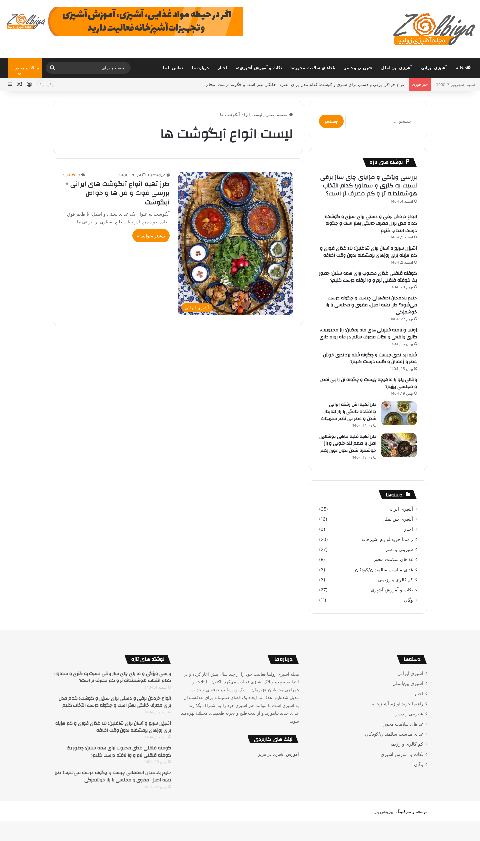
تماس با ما (173, 67)
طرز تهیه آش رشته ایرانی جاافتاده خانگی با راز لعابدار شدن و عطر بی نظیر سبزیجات (348, 411)
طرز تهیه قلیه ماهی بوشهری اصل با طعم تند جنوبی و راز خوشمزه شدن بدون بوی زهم (347, 443)
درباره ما (200, 67)
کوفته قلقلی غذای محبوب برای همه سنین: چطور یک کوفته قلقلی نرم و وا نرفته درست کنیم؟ (368, 277)
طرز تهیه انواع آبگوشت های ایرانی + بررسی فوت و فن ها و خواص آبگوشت (117, 193)
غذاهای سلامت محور (315, 67)
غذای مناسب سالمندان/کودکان (384, 569)
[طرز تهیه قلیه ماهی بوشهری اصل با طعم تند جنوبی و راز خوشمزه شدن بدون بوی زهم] (399, 445)
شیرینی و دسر (358, 67)
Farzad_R (156, 175)
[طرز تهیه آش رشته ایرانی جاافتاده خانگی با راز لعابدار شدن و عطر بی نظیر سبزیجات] (399, 413)
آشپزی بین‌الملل (396, 67)
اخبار (222, 67)
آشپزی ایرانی (434, 67)
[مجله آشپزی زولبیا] (434, 29)
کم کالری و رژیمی (395, 579)
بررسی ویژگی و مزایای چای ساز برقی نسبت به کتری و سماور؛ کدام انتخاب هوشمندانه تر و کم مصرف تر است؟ (368, 185)
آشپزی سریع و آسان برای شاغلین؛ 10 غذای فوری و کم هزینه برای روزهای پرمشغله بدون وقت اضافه (368, 252)
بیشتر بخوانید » (151, 235)
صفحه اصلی (277, 114)
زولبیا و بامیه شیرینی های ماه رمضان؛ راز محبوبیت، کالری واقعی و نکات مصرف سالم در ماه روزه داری (368, 334)
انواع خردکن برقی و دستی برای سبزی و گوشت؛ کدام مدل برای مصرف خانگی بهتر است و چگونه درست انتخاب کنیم (301, 84)
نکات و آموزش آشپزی (261, 67)
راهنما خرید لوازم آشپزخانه (387, 539)
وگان (408, 600)
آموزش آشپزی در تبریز (278, 754)
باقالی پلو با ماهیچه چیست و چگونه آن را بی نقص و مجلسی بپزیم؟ (368, 383)
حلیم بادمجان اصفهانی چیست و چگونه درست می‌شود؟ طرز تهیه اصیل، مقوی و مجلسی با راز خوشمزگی (371, 305)
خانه (460, 67)
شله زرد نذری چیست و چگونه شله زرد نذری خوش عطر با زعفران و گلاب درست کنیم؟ (370, 358)
